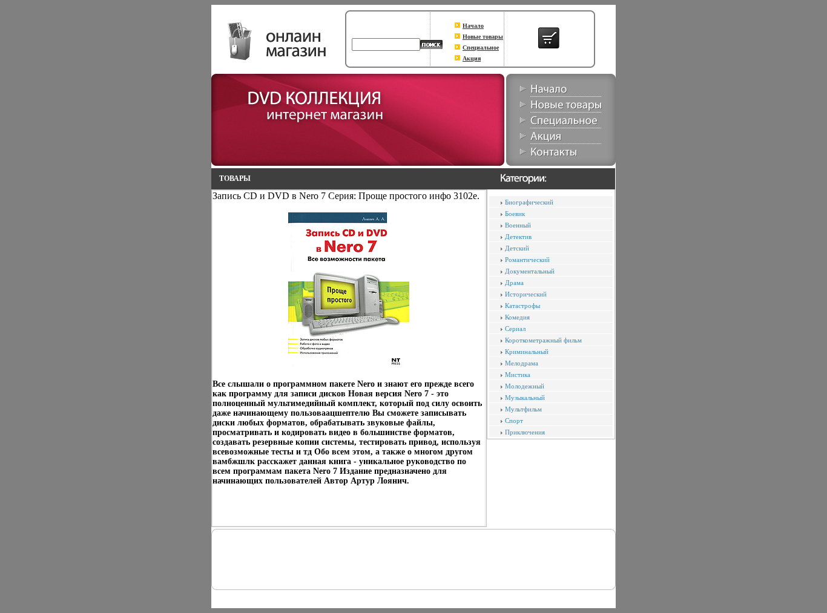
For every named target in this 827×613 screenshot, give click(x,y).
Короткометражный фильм (543, 340)
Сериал (515, 328)
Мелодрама (521, 363)
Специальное (481, 47)
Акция (472, 58)
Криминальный (527, 351)
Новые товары (483, 36)
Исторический (526, 294)
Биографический (529, 202)
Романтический (527, 259)
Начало (473, 25)
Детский (517, 248)
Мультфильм (523, 409)
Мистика (517, 374)
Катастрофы (522, 305)
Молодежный (524, 386)
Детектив (518, 236)
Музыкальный (525, 397)
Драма (514, 282)
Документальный (530, 271)
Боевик (515, 213)
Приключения (525, 432)
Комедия (517, 317)
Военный (518, 225)
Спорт (514, 420)
